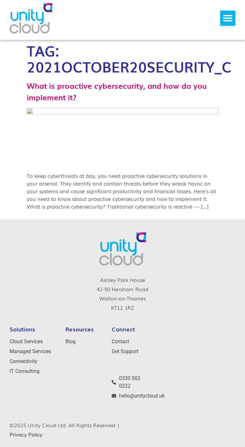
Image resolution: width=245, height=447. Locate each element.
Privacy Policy (26, 434)
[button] (227, 18)
